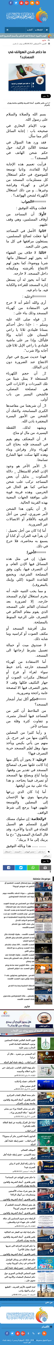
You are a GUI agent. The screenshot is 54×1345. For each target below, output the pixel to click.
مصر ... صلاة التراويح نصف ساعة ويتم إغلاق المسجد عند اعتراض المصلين (19, 967)
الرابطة (40, 29)
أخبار (30, 29)
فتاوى (44, 40)
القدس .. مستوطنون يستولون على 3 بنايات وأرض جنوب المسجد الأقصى (19, 977)
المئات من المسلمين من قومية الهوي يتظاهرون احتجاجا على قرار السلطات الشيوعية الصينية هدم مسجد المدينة (18, 907)
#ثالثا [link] (42, 252)
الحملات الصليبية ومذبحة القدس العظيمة (21, 987)
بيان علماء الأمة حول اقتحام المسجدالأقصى (23, 926)
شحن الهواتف (29, 852)
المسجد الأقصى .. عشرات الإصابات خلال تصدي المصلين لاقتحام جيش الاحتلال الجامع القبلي (19, 937)
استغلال (7, 852)
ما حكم (40, 852)
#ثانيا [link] (42, 231)
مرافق (46, 856)
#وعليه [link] (41, 759)
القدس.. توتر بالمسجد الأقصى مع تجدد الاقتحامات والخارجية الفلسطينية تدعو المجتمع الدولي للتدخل (18, 917)
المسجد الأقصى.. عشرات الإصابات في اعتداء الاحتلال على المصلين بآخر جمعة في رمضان (19, 958)
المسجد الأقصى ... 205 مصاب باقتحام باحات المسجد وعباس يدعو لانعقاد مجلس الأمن (19, 948)
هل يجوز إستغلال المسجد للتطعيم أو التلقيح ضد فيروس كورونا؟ (19, 885)
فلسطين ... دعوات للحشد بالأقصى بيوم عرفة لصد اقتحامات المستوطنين (18, 895)
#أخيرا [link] (31, 552)
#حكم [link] (34, 699)
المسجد (17, 852)
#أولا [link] (42, 214)
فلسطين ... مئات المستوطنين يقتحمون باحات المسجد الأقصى (18, 998)
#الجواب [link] (28, 201)
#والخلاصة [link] (38, 819)
